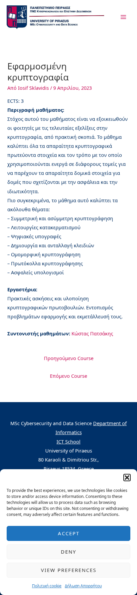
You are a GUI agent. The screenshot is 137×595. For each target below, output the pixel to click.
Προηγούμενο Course (68, 358)
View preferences (68, 570)
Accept (68, 533)
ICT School (68, 441)
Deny (68, 551)
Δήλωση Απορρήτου (83, 586)
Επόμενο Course (68, 375)
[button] (127, 477)
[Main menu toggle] (123, 17)
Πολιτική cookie (47, 586)
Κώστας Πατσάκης (92, 333)
